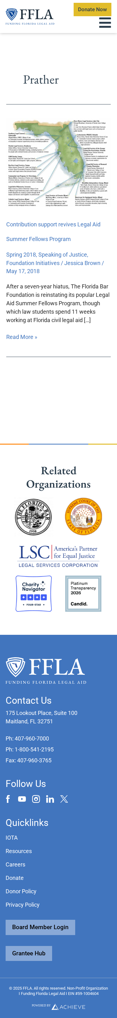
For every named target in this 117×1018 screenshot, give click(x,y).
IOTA (12, 837)
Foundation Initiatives (33, 263)
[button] (27, 738)
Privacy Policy (23, 904)
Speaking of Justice (62, 254)
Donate (15, 878)
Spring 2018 (21, 254)
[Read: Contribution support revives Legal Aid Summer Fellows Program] (58, 162)
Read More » (21, 336)
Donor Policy (21, 891)
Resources (19, 851)
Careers (15, 864)
